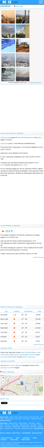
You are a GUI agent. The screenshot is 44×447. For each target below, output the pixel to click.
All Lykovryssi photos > (35, 82)
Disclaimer (4, 439)
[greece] (9, 3)
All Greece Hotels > (5, 420)
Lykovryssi (5, 6)
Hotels (35, 438)
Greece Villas (3, 423)
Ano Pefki (24, 165)
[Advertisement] (22, 109)
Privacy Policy (14, 439)
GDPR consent (25, 439)
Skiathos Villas (25, 427)
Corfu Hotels (26, 419)
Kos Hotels (18, 419)
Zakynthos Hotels (36, 419)
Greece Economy (37, 433)
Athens (19, 137)
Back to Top (4, 399)
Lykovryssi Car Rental (7, 361)
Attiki (25, 137)
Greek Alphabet (26, 433)
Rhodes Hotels (9, 419)
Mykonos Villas (13, 423)
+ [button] (3, 378)
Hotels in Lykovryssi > (29, 357)
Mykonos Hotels (23, 417)
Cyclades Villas (8, 428)
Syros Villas (33, 425)
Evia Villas (33, 427)
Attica (40, 137)
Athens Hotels (14, 417)
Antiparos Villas (24, 425)
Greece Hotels (4, 417)
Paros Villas (31, 423)
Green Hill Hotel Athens (28, 352)
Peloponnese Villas (27, 428)
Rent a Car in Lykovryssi (14, 365)
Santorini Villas (23, 423)
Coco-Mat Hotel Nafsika (8, 357)
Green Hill (33, 355)
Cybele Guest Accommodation (19, 355)
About (17, 438)
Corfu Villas (7, 427)
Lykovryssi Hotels (6, 348)
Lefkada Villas (16, 427)
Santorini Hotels (34, 417)
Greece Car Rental (5, 433)
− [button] (3, 381)
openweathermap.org (39, 257)
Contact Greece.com (6, 438)
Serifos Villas (14, 425)
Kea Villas (7, 425)
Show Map (19, 6)
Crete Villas (17, 428)
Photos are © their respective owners (33, 445)
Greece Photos (16, 433)
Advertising (26, 438)
